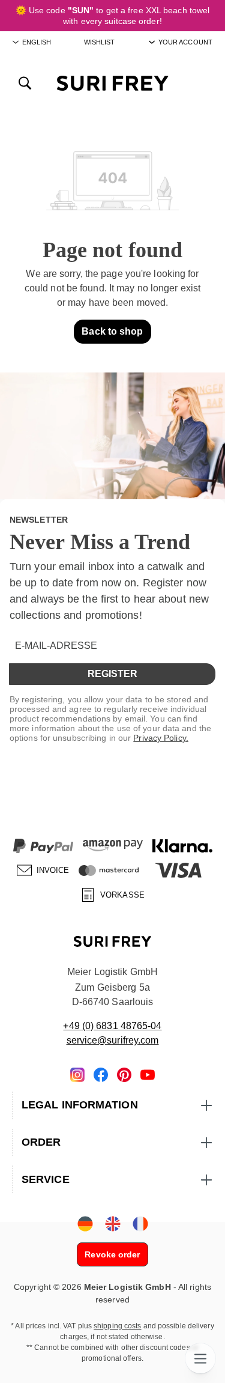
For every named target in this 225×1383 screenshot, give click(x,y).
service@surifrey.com (113, 1040)
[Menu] (200, 1358)
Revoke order (112, 1254)
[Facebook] (101, 1074)
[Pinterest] (124, 1074)
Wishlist (99, 42)
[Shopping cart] (199, 82)
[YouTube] (147, 1074)
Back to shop (112, 331)
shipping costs (117, 1326)
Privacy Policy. (160, 738)
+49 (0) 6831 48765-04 (112, 1026)
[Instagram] (77, 1074)
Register (112, 674)
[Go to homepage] (112, 82)
